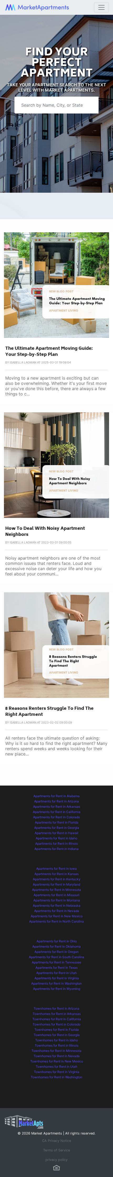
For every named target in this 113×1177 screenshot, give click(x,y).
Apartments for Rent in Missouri (56, 895)
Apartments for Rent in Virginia (56, 978)
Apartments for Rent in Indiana (56, 849)
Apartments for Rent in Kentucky (56, 879)
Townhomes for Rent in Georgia (57, 1035)
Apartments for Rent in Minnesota (56, 890)
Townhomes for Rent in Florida (56, 1030)
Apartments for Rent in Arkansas (56, 807)
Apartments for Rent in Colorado (56, 817)
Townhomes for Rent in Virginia (56, 1072)
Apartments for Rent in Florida (56, 822)
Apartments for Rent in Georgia (56, 828)
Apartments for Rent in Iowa (56, 869)
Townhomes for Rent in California (56, 1019)
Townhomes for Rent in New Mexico (56, 1061)
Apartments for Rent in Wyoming (56, 989)
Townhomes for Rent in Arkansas (57, 1014)
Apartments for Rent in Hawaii (56, 833)
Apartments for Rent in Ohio (57, 941)
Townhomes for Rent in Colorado (56, 1024)
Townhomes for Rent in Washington (56, 1077)
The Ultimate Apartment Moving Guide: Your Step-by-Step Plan (49, 352)
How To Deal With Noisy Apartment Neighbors (45, 532)
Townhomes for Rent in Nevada (57, 1056)
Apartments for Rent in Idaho (56, 838)
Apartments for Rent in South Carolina (56, 957)
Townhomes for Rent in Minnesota (56, 1051)
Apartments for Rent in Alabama (56, 796)
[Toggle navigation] (101, 7)
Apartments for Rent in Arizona (56, 801)
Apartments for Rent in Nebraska (56, 905)
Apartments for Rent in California (56, 812)
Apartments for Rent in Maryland (56, 884)
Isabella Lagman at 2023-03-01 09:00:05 (40, 542)
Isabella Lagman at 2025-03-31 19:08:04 (40, 362)
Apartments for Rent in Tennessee (56, 962)
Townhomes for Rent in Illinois (56, 1045)
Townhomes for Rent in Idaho (56, 1040)
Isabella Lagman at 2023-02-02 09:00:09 (41, 722)
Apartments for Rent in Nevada (56, 911)
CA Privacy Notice (56, 1141)
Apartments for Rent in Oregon (56, 952)
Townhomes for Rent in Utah (56, 1067)
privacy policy (56, 1160)
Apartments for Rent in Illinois (56, 843)
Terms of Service (56, 1150)
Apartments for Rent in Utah (56, 973)
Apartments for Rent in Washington (56, 983)
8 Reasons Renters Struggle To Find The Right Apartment (49, 712)
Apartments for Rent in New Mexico (57, 916)
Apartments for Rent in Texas (56, 968)
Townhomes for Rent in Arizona (56, 1008)
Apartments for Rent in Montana (56, 900)
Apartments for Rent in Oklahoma (56, 946)
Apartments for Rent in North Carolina (56, 921)
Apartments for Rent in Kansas (56, 874)
